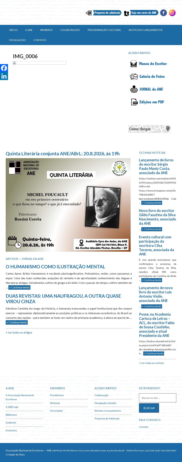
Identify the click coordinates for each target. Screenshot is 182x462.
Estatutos (11, 430)
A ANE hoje (12, 406)
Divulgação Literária (105, 402)
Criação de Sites (16, 454)
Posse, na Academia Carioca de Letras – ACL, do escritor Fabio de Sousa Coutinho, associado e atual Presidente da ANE (157, 325)
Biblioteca (11, 414)
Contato (143, 426)
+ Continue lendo (19, 287)
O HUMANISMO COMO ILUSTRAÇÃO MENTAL (55, 266)
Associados (56, 410)
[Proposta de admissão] (103, 15)
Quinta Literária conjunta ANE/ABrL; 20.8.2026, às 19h (63, 153)
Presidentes (57, 395)
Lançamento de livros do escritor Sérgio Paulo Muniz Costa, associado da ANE (156, 166)
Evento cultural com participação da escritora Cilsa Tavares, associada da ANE (156, 245)
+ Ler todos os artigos (19, 332)
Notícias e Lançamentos (108, 410)
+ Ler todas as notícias (151, 362)
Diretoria (55, 402)
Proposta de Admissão (107, 418)
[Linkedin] (172, 15)
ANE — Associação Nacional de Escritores (36, 12)
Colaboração (101, 395)
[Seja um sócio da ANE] (140, 15)
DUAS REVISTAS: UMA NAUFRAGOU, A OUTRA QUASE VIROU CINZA (63, 298)
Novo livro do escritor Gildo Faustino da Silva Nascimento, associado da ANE (157, 216)
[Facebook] (163, 15)
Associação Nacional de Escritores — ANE (29, 450)
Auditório (11, 422)
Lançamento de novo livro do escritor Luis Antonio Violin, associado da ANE (156, 294)
